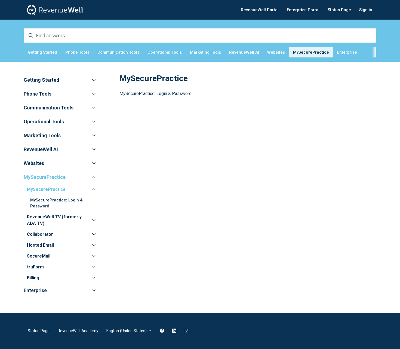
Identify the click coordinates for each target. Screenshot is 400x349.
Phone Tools (77, 52)
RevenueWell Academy (78, 330)
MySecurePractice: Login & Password (155, 93)
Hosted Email (40, 245)
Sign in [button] (365, 9)
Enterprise (347, 52)
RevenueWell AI (244, 52)
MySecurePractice (311, 52)
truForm (35, 267)
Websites (276, 52)
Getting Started (42, 52)
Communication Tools (118, 52)
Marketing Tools (205, 52)
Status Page (339, 9)
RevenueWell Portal (260, 9)
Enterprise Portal (303, 9)
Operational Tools (164, 52)
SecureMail (38, 256)
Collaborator (40, 234)
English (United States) (127, 330)
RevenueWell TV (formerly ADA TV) (54, 220)
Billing (33, 277)
